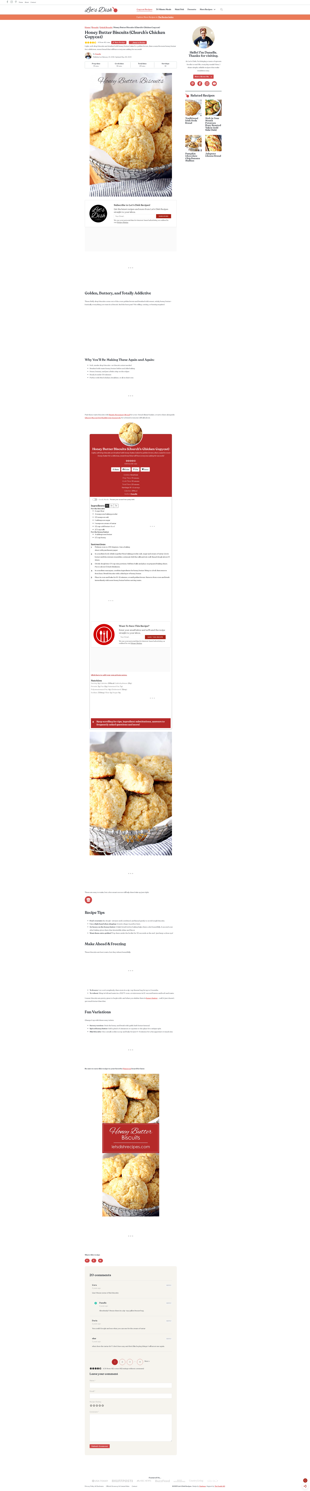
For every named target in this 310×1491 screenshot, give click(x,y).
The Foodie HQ (219, 1486)
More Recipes (206, 9)
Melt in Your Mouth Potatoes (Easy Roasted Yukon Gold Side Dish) (213, 124)
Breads (95, 27)
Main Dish (179, 9)
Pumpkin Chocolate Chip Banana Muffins (192, 157)
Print (126, 469)
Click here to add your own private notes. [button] (109, 675)
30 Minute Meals (163, 9)
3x (116, 505)
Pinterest (127, 1068)
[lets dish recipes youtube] (214, 83)
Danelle (98, 54)
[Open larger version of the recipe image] (131, 434)
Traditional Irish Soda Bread (191, 121)
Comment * (94, 1412)
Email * (92, 1391)
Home (21, 2)
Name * (93, 1380)
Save (146, 469)
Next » (147, 1361)
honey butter (152, 998)
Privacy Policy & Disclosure (94, 1486)
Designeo (202, 1486)
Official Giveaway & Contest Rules (117, 1486)
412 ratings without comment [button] (131, 1368)
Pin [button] (136, 469)
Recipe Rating (95, 1402)
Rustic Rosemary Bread (119, 415)
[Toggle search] (221, 9)
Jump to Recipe (138, 42)
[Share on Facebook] (93, 1261)
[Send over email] (100, 1261)
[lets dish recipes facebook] (7, 2)
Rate (116, 469)
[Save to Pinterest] (87, 1261)
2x (111, 505)
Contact (33, 2)
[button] (127, 461)
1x (107, 505)
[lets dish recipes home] (101, 9)
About (27, 2)
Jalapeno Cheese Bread (213, 155)
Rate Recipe (120, 42)
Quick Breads (106, 27)
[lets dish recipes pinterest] (16, 2)
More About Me (202, 76)
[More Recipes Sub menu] (215, 9)
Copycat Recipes (144, 9)
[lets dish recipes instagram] (11, 2)
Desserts (192, 9)
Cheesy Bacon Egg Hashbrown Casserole (103, 418)
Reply (169, 1285)
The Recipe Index (166, 17)
